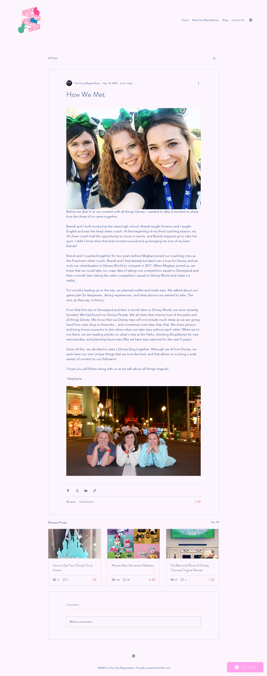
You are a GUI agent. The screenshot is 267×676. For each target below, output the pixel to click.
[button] (214, 58)
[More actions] (198, 83)
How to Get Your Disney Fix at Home (72, 567)
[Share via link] (94, 490)
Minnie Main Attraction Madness (133, 565)
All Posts (53, 58)
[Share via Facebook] (68, 490)
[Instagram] (250, 20)
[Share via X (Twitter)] (77, 490)
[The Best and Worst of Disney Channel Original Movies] (192, 543)
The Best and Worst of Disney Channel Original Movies (190, 567)
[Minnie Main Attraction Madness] (133, 543)
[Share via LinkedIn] (86, 490)
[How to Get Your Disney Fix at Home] (74, 543)
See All (215, 522)
